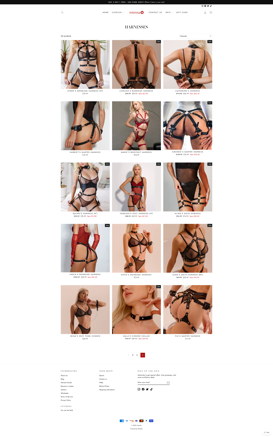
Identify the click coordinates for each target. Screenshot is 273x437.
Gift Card (182, 12)
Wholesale (64, 393)
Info (168, 12)
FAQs (101, 382)
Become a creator (67, 386)
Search (101, 375)
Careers (63, 390)
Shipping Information (107, 390)
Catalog (117, 12)
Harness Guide (66, 382)
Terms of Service (67, 397)
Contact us (103, 379)
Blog (62, 379)
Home (106, 12)
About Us (64, 375)
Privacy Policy (66, 400)
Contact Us (155, 12)
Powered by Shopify (136, 429)
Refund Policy (104, 386)
